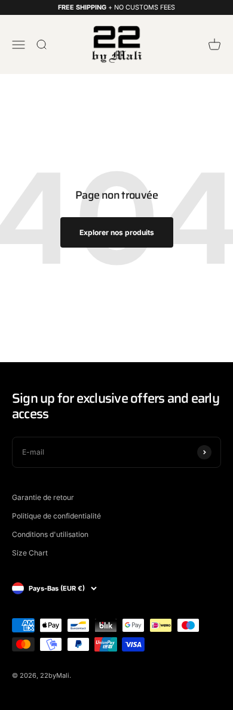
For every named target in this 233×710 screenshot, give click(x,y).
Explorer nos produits (116, 232)
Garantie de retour (43, 497)
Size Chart (30, 552)
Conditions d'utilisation (50, 534)
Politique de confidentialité (56, 515)
